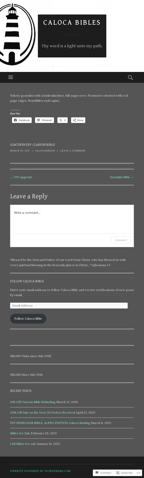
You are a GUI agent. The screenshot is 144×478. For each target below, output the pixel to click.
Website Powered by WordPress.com (40, 471)
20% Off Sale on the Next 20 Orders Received (42, 412)
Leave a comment (73, 150)
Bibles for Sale (20, 433)
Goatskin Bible (122, 177)
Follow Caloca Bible (27, 281)
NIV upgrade (21, 177)
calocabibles (45, 150)
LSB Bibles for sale (23, 444)
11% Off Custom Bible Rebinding (33, 402)
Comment (121, 240)
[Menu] (10, 77)
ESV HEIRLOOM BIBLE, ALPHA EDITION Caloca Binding (50, 423)
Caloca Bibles (72, 22)
